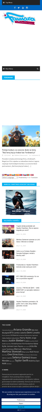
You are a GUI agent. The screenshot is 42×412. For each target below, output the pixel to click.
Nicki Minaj (4, 355)
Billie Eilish (35, 330)
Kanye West (32, 341)
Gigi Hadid (35, 335)
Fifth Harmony (28, 335)
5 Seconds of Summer (7, 330)
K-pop (26, 341)
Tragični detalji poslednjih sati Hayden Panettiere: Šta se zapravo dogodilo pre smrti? (27, 228)
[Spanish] (18, 175)
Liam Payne (18, 346)
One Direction (15, 354)
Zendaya (9, 363)
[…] (29, 166)
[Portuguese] (28, 175)
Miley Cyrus (25, 352)
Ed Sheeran (14, 335)
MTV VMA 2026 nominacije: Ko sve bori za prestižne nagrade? (27, 277)
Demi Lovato (33, 332)
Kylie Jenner (7, 346)
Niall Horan (34, 352)
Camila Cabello (20, 332)
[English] (3, 175)
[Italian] (30, 175)
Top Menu (9, 3)
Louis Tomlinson (8, 349)
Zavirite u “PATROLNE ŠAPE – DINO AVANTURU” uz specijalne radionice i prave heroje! (28, 290)
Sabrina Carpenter (7, 358)
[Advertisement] (21, 46)
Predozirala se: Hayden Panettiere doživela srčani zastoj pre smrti (27, 266)
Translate (34, 177)
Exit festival (21, 335)
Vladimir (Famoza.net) (20, 155)
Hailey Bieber (16, 338)
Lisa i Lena (26, 346)
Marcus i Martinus (22, 348)
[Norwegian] (32, 175)
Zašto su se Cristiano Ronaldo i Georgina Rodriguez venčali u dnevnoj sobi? (26, 253)
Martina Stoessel (11, 351)
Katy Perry (8, 343)
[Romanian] (15, 175)
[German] (5, 175)
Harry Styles (25, 337)
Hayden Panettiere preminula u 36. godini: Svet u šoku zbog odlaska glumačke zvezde (27, 304)
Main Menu (9, 69)
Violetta (31, 360)
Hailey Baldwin (6, 338)
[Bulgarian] (13, 175)
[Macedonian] (10, 175)
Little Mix (33, 346)
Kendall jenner (16, 344)
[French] (23, 175)
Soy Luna (12, 361)
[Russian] (25, 175)
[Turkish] (20, 175)
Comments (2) (36, 155)
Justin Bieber (16, 340)
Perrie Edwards (26, 355)
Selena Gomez (21, 357)
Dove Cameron (6, 335)
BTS (11, 332)
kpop (36, 343)
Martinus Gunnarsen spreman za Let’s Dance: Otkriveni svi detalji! (28, 241)
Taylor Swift (21, 360)
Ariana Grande (22, 329)
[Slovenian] (8, 175)
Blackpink (5, 333)
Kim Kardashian (27, 344)
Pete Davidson (34, 355)
